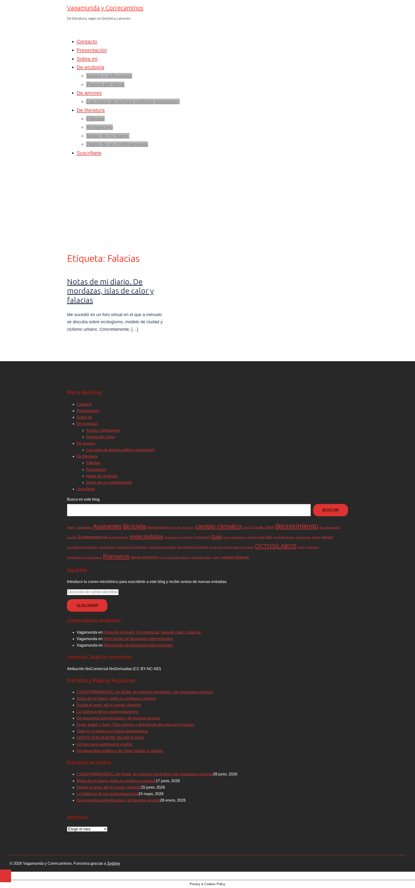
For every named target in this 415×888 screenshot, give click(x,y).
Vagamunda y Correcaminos (105, 7)
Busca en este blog (83, 499)
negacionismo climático (162, 547)
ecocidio (72, 537)
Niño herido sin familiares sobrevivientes (138, 639)
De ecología (90, 67)
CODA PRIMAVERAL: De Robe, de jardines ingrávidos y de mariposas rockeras (145, 692)
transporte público (201, 557)
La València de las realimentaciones (107, 712)
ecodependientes (118, 537)
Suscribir (87, 605)
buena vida (175, 527)
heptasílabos (238, 537)
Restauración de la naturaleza (84, 557)
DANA (269, 527)
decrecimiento (296, 526)
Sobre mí (87, 58)
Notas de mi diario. (107, 135)
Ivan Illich (265, 537)
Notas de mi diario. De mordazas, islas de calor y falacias (110, 290)
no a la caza (216, 547)
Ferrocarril (202, 537)
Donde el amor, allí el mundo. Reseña (109, 705)
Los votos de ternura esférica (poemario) (133, 101)
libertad (327, 537)
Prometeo (312, 547)
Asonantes (107, 526)
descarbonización (329, 527)
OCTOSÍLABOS (276, 546)
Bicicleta (134, 526)
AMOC (71, 527)
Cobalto (257, 527)
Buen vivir (188, 527)
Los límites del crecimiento (82, 547)
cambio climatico (218, 526)
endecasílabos (146, 537)
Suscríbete (89, 153)
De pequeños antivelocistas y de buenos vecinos (118, 718)
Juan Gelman (303, 537)
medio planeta (107, 547)
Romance (116, 556)
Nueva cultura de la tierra (239, 547)
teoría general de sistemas (174, 557)
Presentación (92, 50)
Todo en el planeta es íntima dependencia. (113, 731)
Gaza (226, 537)
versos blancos (235, 557)
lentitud (316, 537)
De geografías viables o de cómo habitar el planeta (120, 751)
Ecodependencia (92, 537)
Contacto (87, 41)
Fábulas (95, 118)
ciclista (246, 527)
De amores (89, 93)
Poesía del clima (105, 84)
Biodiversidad (157, 527)
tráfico (216, 557)
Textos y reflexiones (109, 75)
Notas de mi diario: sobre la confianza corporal (116, 698)
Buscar (330, 510)
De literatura (91, 110)
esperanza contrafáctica (179, 537)
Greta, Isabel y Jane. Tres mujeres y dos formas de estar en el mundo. (136, 725)
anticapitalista (84, 527)
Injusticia (252, 537)
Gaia (216, 536)
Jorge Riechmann (284, 537)
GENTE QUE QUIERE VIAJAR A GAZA (111, 738)
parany (302, 547)
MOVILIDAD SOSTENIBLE (132, 547)
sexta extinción (144, 557)
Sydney (113, 863)
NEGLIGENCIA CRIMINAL (192, 547)
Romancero (99, 127)
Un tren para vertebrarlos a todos (104, 744)
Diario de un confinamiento (117, 144)
